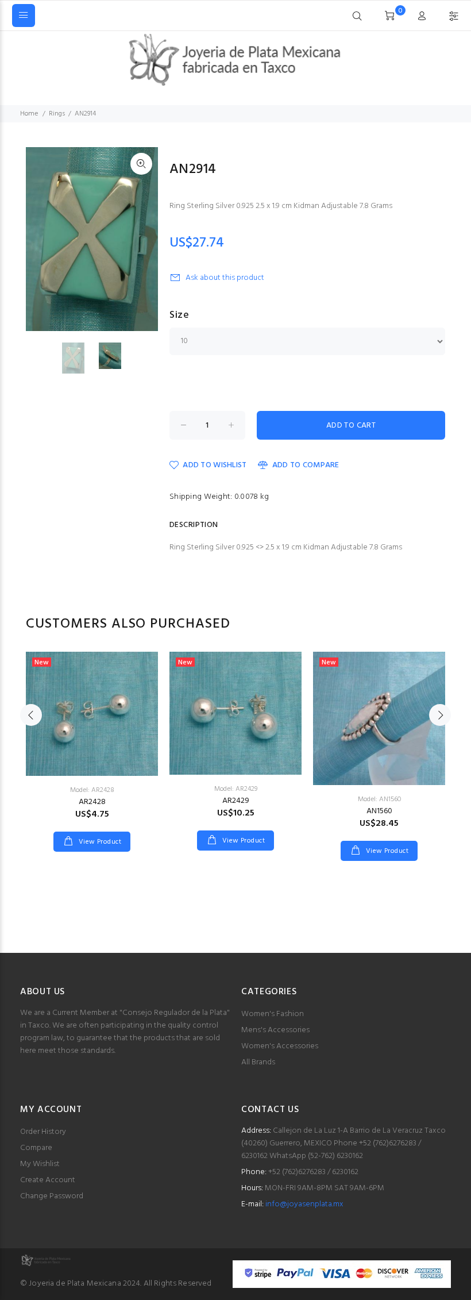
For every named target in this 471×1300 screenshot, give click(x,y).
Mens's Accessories (275, 1030)
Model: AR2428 (92, 790)
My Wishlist (40, 1164)
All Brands (258, 1062)
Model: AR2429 (235, 789)
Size (179, 315)
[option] (80, 358)
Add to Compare (305, 465)
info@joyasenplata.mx (304, 1204)
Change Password (51, 1196)
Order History (43, 1132)
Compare (36, 1148)
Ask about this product (225, 277)
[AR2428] (92, 714)
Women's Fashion (272, 1014)
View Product (98, 842)
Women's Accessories (279, 1046)
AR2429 (235, 800)
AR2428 (92, 802)
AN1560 (379, 811)
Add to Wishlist (214, 465)
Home (29, 114)
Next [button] (440, 715)
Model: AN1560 (379, 799)
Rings (57, 114)
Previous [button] (31, 715)
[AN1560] (379, 718)
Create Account (47, 1180)
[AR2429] (235, 713)
